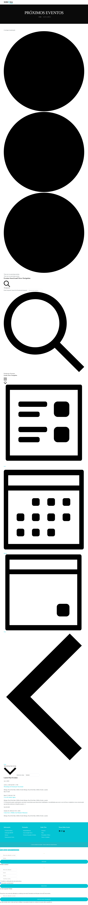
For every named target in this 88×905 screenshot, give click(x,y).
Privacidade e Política (45, 835)
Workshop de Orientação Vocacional (13, 786)
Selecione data (20, 775)
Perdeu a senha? (4, 864)
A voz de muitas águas (10, 797)
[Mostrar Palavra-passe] (18, 858)
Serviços (6, 835)
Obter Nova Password (44, 899)
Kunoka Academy (38, 844)
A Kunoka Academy (9, 830)
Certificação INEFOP (9, 832)
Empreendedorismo (27, 830)
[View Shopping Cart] (79, 2)
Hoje (5, 764)
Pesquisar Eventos (9, 373)
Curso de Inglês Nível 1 (27, 832)
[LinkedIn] (64, 831)
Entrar (1, 850)
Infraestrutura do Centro (9, 837)
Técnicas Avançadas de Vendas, (29, 835)
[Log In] (82, 2)
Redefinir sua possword (13, 850)
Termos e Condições (45, 837)
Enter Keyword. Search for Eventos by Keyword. (15, 290)
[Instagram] (62, 831)
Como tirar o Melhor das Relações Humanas (16, 812)
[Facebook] (59, 831)
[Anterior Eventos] (44, 760)
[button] (0, 848)
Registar (5, 850)
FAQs (42, 832)
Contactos (43, 830)
